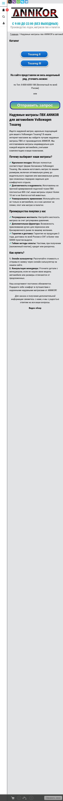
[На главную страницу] (35, 12)
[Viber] (14, 2)
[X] (10, 2)
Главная (14, 34)
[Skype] (22, 2)
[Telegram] (26, 2)
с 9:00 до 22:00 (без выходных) (35, 24)
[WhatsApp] (18, 2)
